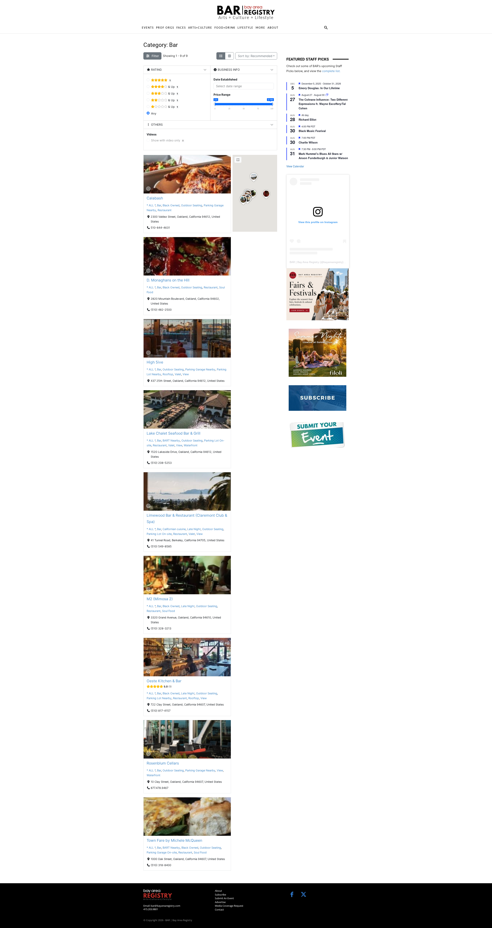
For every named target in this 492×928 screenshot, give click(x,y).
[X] (303, 894)
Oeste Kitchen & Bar (164, 681)
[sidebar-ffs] (317, 294)
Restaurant (164, 210)
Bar (159, 205)
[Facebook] (291, 894)
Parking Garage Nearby (200, 369)
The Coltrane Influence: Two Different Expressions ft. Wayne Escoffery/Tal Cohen (323, 104)
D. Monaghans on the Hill (168, 280)
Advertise (220, 902)
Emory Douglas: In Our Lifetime (319, 88)
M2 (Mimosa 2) (160, 599)
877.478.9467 (159, 787)
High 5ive (155, 362)
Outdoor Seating (191, 205)
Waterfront (190, 445)
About (218, 890)
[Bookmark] (148, 188)
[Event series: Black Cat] (327, 94)
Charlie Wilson (308, 142)
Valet (178, 374)
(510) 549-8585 (161, 546)
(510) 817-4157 (160, 710)
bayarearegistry (332, 262)
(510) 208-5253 (161, 462)
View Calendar (295, 166)
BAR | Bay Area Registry (304, 262)
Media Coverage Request (229, 905)
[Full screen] (237, 160)
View (186, 374)
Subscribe (220, 894)
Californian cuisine (174, 528)
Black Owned (171, 205)
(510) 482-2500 (161, 309)
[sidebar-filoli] (317, 353)
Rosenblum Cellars (163, 763)
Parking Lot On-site (159, 533)
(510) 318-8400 (161, 865)
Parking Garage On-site (162, 852)
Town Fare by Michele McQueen (174, 840)
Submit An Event (224, 898)
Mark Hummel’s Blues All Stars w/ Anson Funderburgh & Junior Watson (323, 156)
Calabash (155, 198)
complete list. (331, 71)
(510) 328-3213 (161, 628)
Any (153, 113)
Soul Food (168, 611)
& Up (172, 87)
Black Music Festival (312, 131)
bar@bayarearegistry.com (165, 905)
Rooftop (168, 374)
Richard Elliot (307, 119)
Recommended (255, 56)
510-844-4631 (160, 227)
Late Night (194, 528)
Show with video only (167, 140)
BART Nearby (171, 440)
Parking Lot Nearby (159, 698)
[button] (326, 27)
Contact (219, 909)
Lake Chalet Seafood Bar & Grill (173, 433)
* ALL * (151, 205)
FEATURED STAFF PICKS (307, 59)
